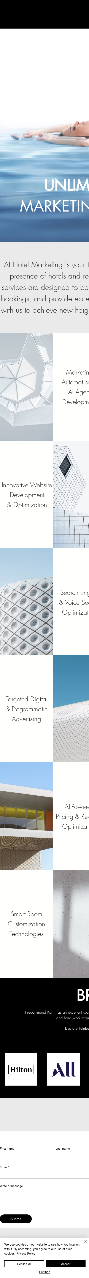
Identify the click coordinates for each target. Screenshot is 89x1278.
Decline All (24, 1264)
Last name (63, 1148)
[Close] (83, 1244)
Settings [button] (44, 1272)
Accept (65, 1264)
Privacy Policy (25, 1253)
